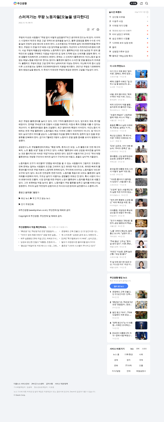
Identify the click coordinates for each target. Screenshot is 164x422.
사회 (141, 354)
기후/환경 (128, 354)
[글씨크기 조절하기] (93, 29)
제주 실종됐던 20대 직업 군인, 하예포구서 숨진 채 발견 (39, 238)
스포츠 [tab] (144, 348)
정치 (129, 360)
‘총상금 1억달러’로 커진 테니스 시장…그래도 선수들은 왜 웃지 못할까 (39, 245)
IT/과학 (128, 365)
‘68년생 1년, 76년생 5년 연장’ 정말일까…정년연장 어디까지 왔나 (39, 231)
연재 (129, 371)
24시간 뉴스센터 (37, 383)
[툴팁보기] (147, 12)
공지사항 (49, 383)
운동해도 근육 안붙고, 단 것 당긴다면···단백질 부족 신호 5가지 (80, 231)
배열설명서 (141, 371)
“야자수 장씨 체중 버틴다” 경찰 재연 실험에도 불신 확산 (39, 235)
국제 (141, 360)
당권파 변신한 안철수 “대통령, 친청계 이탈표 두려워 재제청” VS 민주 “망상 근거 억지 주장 (39, 242)
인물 (141, 365)
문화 (116, 365)
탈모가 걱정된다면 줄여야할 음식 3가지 (78, 242)
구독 (134, 3)
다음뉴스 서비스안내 (21, 383)
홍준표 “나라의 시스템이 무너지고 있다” (78, 245)
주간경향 (22, 3)
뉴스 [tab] (132, 348)
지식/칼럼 (116, 371)
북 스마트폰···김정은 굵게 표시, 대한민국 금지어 (80, 235)
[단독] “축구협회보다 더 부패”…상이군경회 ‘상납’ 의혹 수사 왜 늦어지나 (80, 238)
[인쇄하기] (97, 29)
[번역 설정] (88, 29)
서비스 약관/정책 (61, 383)
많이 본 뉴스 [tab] (119, 286)
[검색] (147, 3)
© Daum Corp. (19, 395)
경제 (116, 360)
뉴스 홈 (116, 354)
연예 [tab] (137, 348)
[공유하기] (141, 3)
